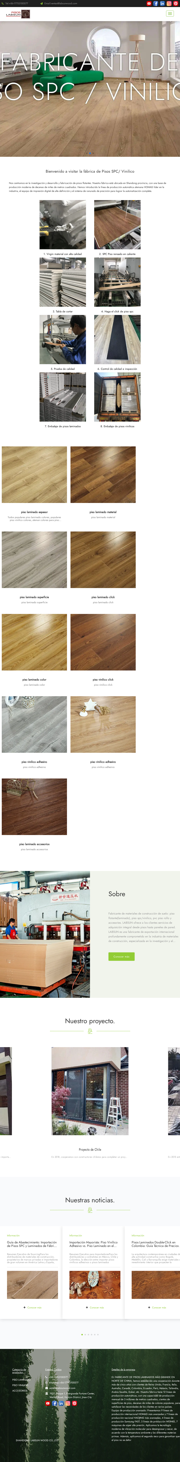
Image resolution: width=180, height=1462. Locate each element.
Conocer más (122, 956)
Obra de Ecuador (90, 1149)
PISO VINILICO (20, 1385)
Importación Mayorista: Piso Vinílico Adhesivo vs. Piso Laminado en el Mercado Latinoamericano (93, 1246)
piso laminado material (103, 512)
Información (13, 1235)
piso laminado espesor (34, 512)
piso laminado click (103, 597)
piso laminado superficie (34, 597)
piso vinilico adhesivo (34, 762)
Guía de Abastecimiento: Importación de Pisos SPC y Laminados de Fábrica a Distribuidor (32, 1246)
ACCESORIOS (19, 1390)
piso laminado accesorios (34, 844)
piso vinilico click (103, 680)
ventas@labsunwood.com (62, 1388)
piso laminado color (34, 680)
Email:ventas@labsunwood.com (60, 3)
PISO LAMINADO (21, 1379)
